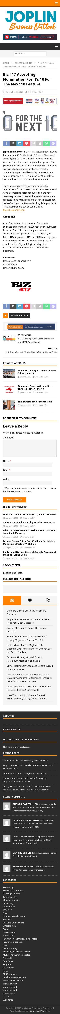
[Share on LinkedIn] (19, 143)
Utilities (6, 996)
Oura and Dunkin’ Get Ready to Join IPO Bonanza (29, 514)
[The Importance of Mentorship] (9, 405)
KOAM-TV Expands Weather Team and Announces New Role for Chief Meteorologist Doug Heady (34, 807)
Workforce (8, 999)
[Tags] (30, 600)
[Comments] (48, 600)
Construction (9, 906)
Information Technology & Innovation (20, 938)
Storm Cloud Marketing (40, 1011)
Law (5, 945)
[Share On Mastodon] (53, 143)
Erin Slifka (32, 92)
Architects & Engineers (13, 890)
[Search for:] (30, 53)
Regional (7, 964)
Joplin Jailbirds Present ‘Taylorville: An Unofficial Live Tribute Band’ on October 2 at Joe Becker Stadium (29, 649)
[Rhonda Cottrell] (6, 808)
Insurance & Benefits (13, 941)
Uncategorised (10, 987)
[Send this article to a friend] (33, 143)
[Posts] (12, 600)
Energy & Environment (13, 922)
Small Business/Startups (14, 977)
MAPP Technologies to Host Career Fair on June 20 (37, 372)
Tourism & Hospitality (13, 980)
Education (7, 919)
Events (6, 929)
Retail (5, 971)
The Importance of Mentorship (35, 401)
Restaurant (8, 967)
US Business (9, 993)
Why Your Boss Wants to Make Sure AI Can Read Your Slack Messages (29, 532)
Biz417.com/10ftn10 (13, 210)
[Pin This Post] (26, 143)
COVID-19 (7, 909)
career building (19, 315)
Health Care (8, 935)
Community (8, 903)
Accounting (8, 887)
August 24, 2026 (12, 518)
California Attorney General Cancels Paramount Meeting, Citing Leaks (29, 553)
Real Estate (8, 961)
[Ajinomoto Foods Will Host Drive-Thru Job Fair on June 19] (9, 389)
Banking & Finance (11, 893)
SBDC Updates (10, 974)
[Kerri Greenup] (6, 870)
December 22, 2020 (14, 92)
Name (6, 460)
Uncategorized (10, 990)
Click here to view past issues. (17, 746)
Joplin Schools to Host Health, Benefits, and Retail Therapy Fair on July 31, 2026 (33, 823)
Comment (8, 437)
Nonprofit (7, 958)
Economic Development (14, 916)
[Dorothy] (6, 840)
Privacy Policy (11, 729)
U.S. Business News (15, 507)
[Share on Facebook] (6, 143)
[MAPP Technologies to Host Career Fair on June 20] (9, 373)
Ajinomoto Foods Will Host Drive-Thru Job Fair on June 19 (36, 387)
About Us (8, 715)
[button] (55, 3)
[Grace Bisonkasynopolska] (6, 824)
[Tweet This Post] (13, 143)
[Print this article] (39, 143)
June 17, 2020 (25, 392)
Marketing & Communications (16, 951)
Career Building (10, 896)
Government (9, 932)
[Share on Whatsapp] (46, 143)
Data (5, 913)
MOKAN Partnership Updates (16, 954)
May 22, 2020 (25, 405)
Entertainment (9, 925)
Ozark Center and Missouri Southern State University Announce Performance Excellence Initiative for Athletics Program (29, 678)
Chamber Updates (11, 900)
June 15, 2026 (25, 377)
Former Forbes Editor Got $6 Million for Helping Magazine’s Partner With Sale (29, 542)
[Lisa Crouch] (6, 856)
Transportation (10, 983)
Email (6, 469)
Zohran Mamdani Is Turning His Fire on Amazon (29, 522)
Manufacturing (10, 948)
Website (7, 479)
